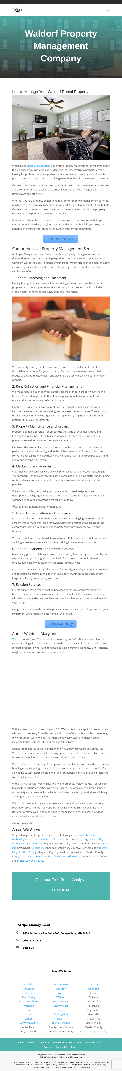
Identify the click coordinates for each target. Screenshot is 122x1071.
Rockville (84, 835)
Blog (73, 1047)
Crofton (66, 839)
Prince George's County (93, 1031)
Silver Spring (29, 852)
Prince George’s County (30, 860)
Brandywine (19, 843)
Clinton (57, 839)
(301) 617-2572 (9, 1)
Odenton (46, 839)
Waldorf (16, 639)
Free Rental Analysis (60, 239)
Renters (48, 1047)
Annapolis (95, 835)
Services (32, 1042)
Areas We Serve (93, 1042)
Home (21, 1042)
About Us (44, 1042)
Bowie (28, 839)
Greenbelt (37, 847)
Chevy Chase (19, 856)
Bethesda (17, 839)
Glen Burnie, (75, 856)
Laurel (36, 839)
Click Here (61, 889)
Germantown (35, 843)
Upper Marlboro (37, 856)
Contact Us (61, 1047)
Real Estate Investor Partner (67, 1042)
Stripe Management (38, 165)
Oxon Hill (93, 988)
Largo (86, 839)
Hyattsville (96, 839)
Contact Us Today (61, 624)
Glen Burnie (61, 984)
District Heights (61, 1023)
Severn (74, 843)
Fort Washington (57, 856)
